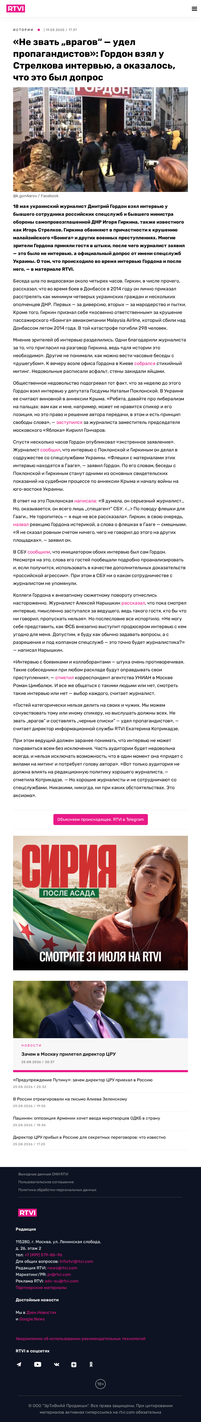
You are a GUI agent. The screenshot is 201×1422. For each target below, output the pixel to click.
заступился (69, 422)
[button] (195, 8)
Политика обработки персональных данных (57, 1190)
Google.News (32, 1318)
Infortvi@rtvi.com (76, 1261)
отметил (64, 677)
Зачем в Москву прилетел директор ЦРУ (68, 1054)
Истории (23, 30)
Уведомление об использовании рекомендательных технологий (81, 1338)
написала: (86, 501)
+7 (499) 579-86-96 (43, 1254)
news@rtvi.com (62, 1267)
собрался (144, 363)
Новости (31, 1045)
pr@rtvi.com (59, 1274)
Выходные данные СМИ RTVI (43, 1174)
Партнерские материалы (41, 1287)
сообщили (38, 552)
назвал (21, 524)
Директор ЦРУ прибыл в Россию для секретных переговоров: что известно (89, 1137)
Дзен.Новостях (41, 1312)
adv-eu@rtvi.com (62, 1281)
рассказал (133, 603)
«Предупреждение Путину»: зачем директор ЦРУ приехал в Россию (83, 1079)
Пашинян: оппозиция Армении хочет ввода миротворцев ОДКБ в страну (86, 1118)
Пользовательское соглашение (46, 1182)
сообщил (50, 450)
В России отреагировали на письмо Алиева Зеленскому (70, 1099)
